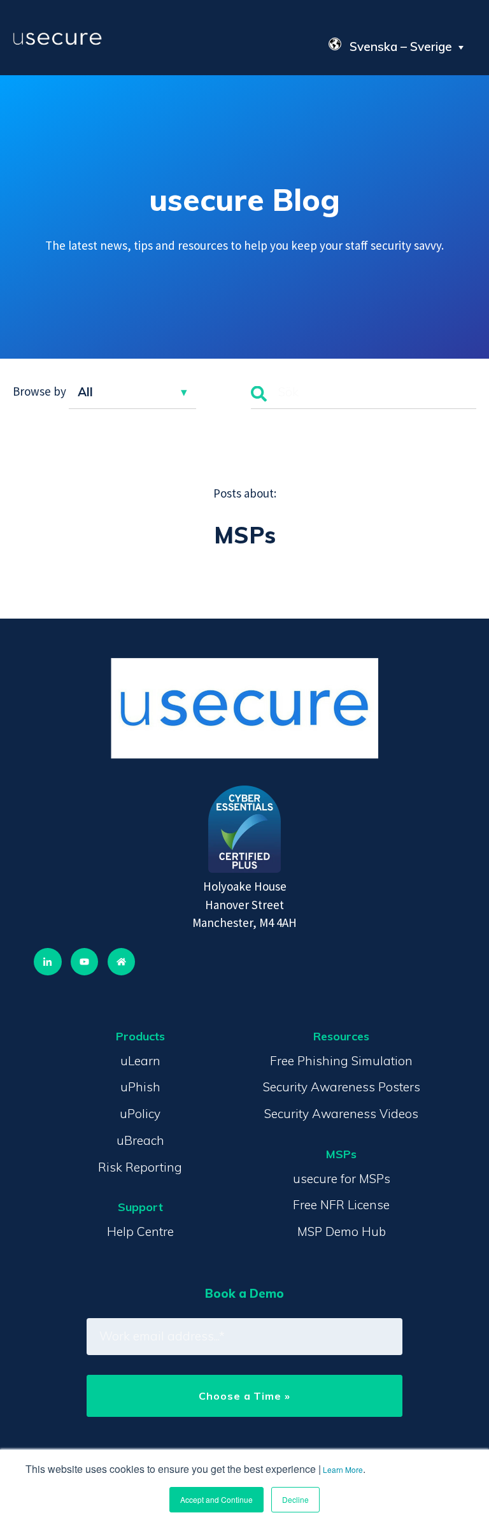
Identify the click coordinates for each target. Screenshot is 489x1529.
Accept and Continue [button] (216, 1499)
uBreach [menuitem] (140, 1140)
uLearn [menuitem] (140, 1060)
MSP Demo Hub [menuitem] (341, 1231)
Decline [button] (295, 1499)
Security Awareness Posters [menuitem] (341, 1087)
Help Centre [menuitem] (140, 1231)
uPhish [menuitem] (140, 1087)
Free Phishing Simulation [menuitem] (341, 1060)
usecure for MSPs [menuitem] (341, 1178)
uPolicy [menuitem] (140, 1113)
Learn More (343, 1469)
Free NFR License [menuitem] (341, 1204)
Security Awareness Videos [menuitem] (341, 1113)
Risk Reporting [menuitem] (140, 1167)
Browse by (39, 391)
